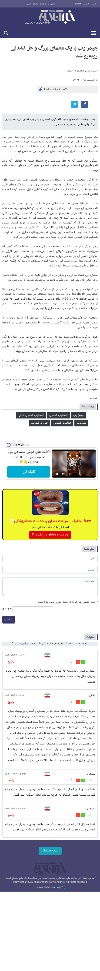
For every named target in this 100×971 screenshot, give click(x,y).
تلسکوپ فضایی (58, 415)
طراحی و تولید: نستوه (48, 887)
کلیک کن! (28, 472)
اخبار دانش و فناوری (87, 71)
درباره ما (43, 4)
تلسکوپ (81, 423)
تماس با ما (52, 4)
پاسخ (11, 661)
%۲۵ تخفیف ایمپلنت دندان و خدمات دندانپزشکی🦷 (50, 521)
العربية (86, 4)
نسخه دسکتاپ (50, 850)
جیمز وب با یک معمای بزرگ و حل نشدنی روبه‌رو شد (54, 52)
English (78, 4)
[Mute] (63, 474)
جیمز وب (78, 415)
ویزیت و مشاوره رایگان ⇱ (50, 535)
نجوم (70, 71)
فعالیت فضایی (62, 423)
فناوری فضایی (39, 423)
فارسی (94, 4)
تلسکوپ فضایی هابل (31, 415)
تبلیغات (35, 4)
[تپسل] (8, 445)
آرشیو (29, 4)
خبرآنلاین (50, 17)
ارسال (8, 619)
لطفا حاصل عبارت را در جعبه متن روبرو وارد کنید (68, 602)
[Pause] (57, 474)
